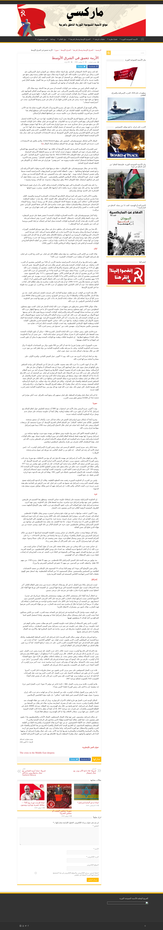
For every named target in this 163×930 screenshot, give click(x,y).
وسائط (52, 39)
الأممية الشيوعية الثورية (129, 39)
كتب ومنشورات (42, 39)
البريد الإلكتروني (92, 857)
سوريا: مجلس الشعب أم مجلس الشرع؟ (62, 812)
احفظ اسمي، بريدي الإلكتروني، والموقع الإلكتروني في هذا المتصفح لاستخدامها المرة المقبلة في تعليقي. (76, 874)
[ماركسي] (81, 20)
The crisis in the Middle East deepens (37, 752)
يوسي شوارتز (93, 62)
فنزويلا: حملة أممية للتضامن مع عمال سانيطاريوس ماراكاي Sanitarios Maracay (34, 772)
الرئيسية (142, 39)
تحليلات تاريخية (100, 39)
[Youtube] (23, 925)
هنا (43, 144)
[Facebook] (28, 925)
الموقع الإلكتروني (93, 865)
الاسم (96, 849)
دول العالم (62, 39)
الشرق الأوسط (66, 50)
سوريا (57, 50)
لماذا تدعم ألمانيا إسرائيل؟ (88, 802)
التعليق (96, 826)
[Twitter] (26, 925)
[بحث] (108, 53)
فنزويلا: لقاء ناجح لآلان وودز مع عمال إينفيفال (84, 771)
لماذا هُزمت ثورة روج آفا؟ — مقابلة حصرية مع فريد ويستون (32, 803)
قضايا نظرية (113, 39)
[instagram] (20, 925)
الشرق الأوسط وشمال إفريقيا (80, 39)
